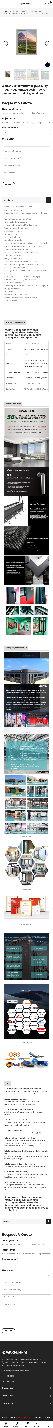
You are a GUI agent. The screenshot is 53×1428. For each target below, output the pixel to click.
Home (4, 11)
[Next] (47, 43)
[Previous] (5, 43)
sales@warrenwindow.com (17, 1370)
